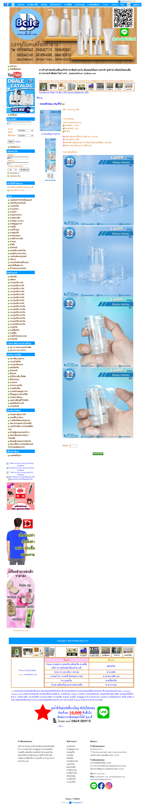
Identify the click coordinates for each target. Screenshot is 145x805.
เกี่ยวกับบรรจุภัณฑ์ (109, 691)
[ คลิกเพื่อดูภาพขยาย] (50, 134)
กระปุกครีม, (57, 697)
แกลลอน (103, 697)
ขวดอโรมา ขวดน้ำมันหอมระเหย (66, 676)
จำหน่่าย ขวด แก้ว (88, 700)
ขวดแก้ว (81, 694)
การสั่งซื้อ (68, 5)
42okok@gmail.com (117, 777)
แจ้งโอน (44, 5)
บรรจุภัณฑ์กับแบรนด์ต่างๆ (49, 694)
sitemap (114, 5)
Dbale (67, 685)
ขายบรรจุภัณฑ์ (83, 691)
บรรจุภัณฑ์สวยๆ (70, 691)
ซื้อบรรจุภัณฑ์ (95, 691)
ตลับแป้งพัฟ (22, 755)
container (126, 691)
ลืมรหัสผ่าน (14, 173)
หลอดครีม (48, 749)
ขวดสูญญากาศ (83, 697)
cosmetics (14, 694)
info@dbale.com (30, 674)
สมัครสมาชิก (15, 176)
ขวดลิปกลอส (32, 755)
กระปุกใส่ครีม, (34, 697)
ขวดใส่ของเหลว (114, 697)
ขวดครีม (21, 752)
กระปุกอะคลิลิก (46, 697)
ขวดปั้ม (73, 697)
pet (111, 676)
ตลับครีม (111, 666)
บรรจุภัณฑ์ (18, 691)
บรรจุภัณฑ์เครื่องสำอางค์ (33, 691)
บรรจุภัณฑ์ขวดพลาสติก (109, 694)
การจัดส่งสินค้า (94, 5)
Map (122, 5)
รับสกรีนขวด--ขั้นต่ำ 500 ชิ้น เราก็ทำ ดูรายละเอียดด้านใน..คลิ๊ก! (64, 93)
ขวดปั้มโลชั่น (43, 755)
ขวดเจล (66, 697)
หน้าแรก (21, 5)
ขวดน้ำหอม (66, 694)
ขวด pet (74, 694)
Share (61, 726)
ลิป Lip (39, 98)
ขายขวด (41, 700)
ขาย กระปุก (111, 685)
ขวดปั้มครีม (111, 680)
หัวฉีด (129, 697)
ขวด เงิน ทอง (94, 697)
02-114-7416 (99, 774)
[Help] (17, 142)
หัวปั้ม (124, 697)
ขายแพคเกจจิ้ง (29, 746)
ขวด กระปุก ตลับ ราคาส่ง (66, 672)
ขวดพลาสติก (22, 697)
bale (21, 694)
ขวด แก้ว (55, 700)
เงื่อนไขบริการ (55, 5)
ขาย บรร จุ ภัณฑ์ (66, 700)
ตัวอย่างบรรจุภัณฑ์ (30, 694)
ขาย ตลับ (111, 672)
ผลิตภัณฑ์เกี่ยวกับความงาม (26, 700)
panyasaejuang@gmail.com (100, 779)
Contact (105, 5)
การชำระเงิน (80, 5)
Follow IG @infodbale (27, 670)
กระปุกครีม (66, 680)
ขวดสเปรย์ (27, 749)
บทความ (136, 5)
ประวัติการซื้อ (32, 5)
